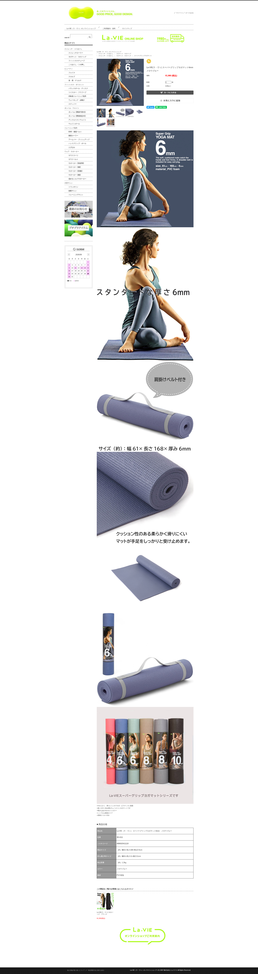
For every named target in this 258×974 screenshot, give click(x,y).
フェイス (72, 73)
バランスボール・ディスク (78, 88)
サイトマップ (127, 28)
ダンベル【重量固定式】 (77, 116)
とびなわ (72, 147)
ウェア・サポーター (71, 151)
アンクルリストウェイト (77, 120)
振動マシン (73, 191)
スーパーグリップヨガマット (143, 55)
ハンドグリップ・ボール (77, 143)
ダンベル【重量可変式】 (77, 112)
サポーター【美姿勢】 (77, 163)
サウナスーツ (73, 155)
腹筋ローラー (73, 136)
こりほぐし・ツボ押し (77, 65)
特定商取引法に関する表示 (96, 970)
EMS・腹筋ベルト (75, 132)
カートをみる (189, 13)
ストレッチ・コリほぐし (105, 53)
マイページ (179, 13)
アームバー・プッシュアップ (79, 139)
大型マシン (68, 183)
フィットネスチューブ (77, 61)
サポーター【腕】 (75, 175)
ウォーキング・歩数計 (77, 100)
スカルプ (72, 77)
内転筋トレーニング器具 (77, 96)
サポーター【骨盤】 (76, 171)
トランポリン (73, 187)
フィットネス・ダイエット (74, 85)
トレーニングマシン (76, 195)
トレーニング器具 (70, 128)
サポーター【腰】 (75, 167)
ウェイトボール (74, 124)
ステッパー (73, 104)
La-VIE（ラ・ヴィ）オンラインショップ (81, 28)
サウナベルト (73, 159)
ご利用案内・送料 (109, 28)
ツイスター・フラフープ (77, 92)
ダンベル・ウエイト (71, 108)
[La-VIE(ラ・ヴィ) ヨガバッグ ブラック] (105, 901)
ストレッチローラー (76, 53)
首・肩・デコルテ (75, 80)
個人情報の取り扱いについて (76, 970)
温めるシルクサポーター (77, 179)
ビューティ (68, 69)
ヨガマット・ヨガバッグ (123, 53)
